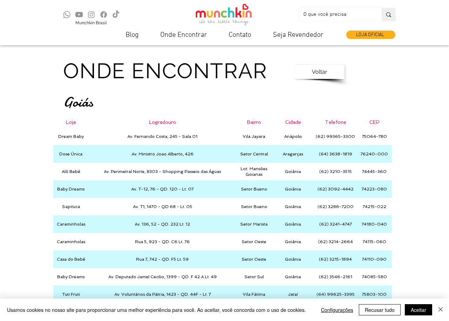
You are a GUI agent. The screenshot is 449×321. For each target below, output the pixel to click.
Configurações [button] (337, 309)
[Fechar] (440, 309)
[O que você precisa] (388, 14)
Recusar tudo (380, 309)
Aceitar (418, 309)
